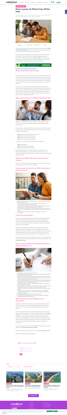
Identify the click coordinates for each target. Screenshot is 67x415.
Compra (10, 366)
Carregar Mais (33, 395)
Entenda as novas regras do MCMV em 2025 (26, 68)
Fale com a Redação (47, 406)
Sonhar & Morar (11, 1)
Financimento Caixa (45, 330)
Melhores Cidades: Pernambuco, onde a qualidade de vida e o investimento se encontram (52, 386)
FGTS (39, 230)
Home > (18, 6)
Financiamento (28, 366)
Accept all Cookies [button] (49, 411)
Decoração (27, 2)
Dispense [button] (55, 411)
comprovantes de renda (21, 240)
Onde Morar (46, 2)
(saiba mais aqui (36, 57)
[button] (61, 411)
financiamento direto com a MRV (30, 327)
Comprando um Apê (39, 2)
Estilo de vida (33, 2)
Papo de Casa (22, 2)
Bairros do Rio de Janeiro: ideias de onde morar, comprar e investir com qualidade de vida (14, 386)
